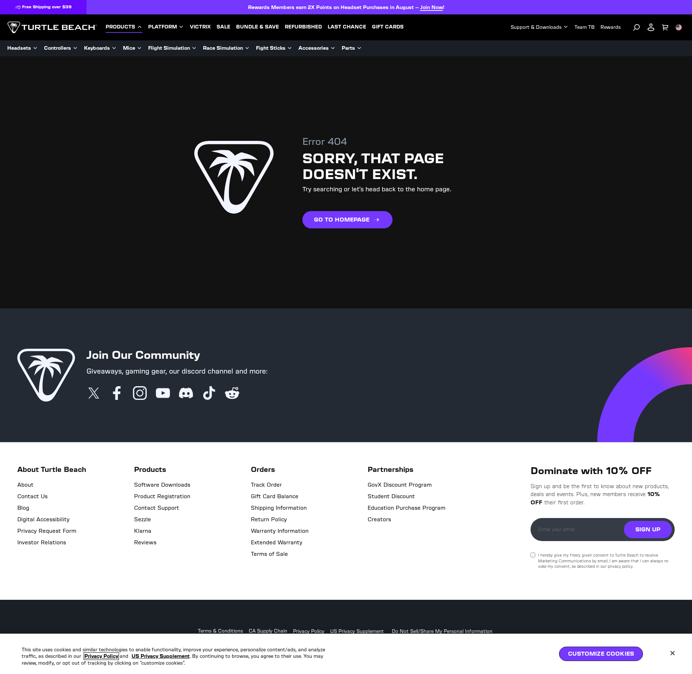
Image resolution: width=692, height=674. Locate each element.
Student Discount (391, 496)
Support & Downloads (536, 27)
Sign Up (647, 529)
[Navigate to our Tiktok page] (209, 394)
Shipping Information (279, 508)
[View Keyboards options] (114, 48)
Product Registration (162, 496)
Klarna (142, 531)
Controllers (57, 48)
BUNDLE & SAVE (257, 27)
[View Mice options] (139, 48)
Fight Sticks (270, 48)
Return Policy (269, 519)
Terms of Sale (269, 554)
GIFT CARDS (388, 27)
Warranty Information (280, 531)
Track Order (266, 485)
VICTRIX (200, 27)
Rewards (610, 27)
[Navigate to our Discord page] (186, 394)
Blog (23, 508)
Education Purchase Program (406, 508)
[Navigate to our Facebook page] (117, 394)
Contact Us (32, 496)
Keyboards (97, 48)
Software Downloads (162, 485)
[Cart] (665, 27)
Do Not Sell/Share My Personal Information (442, 631)
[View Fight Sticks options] (290, 48)
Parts (348, 48)
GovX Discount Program (400, 485)
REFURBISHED (303, 27)
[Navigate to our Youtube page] (163, 394)
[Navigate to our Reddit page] (232, 394)
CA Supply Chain (268, 631)
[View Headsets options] (35, 48)
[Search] (636, 27)
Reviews (145, 542)
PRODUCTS (120, 27)
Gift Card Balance (274, 496)
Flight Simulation (169, 48)
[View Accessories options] (333, 48)
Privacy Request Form (46, 531)
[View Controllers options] (75, 48)
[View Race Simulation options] (247, 48)
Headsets (19, 48)
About (25, 485)
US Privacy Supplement (357, 631)
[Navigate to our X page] (93, 394)
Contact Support (156, 508)
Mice (129, 48)
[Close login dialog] (412, 504)
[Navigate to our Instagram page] (140, 394)
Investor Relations (41, 542)
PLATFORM (162, 27)
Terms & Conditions (220, 631)
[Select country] (679, 27)
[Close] (672, 653)
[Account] (651, 27)
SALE (223, 27)
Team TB (585, 27)
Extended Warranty (276, 542)
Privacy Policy (308, 631)
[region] (346, 654)
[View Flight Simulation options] (194, 48)
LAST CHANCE (347, 27)
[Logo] (52, 27)
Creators (379, 519)
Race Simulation (223, 48)
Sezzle (142, 519)
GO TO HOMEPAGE (341, 219)
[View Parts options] (359, 48)
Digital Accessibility (43, 519)
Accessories (313, 48)
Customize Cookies (601, 653)
